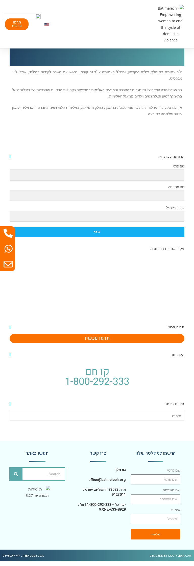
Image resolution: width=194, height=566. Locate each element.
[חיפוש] (16, 474)
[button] (148, 24)
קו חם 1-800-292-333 (97, 376)
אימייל (175, 510)
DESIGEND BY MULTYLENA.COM (170, 555)
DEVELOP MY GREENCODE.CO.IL (23, 555)
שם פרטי (173, 470)
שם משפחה (171, 490)
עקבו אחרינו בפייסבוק (167, 249)
